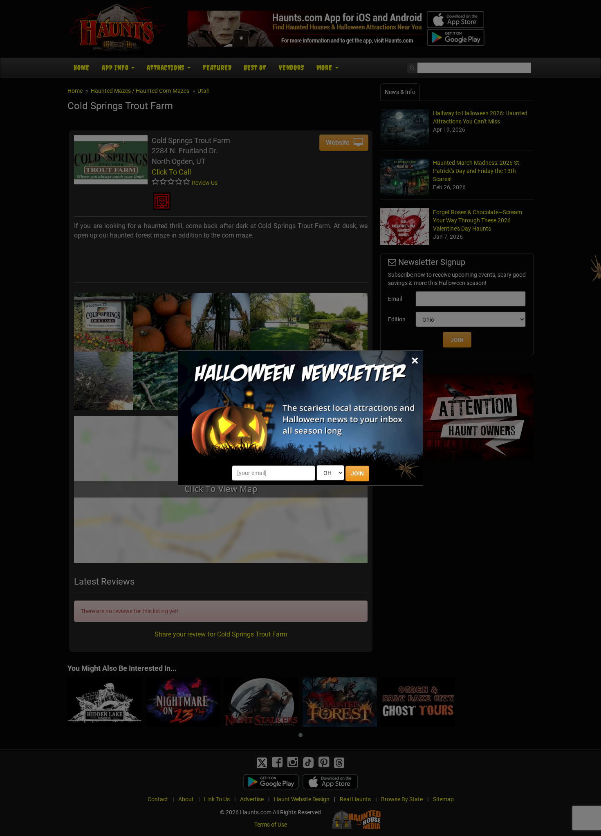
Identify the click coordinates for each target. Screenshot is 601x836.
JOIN (357, 473)
